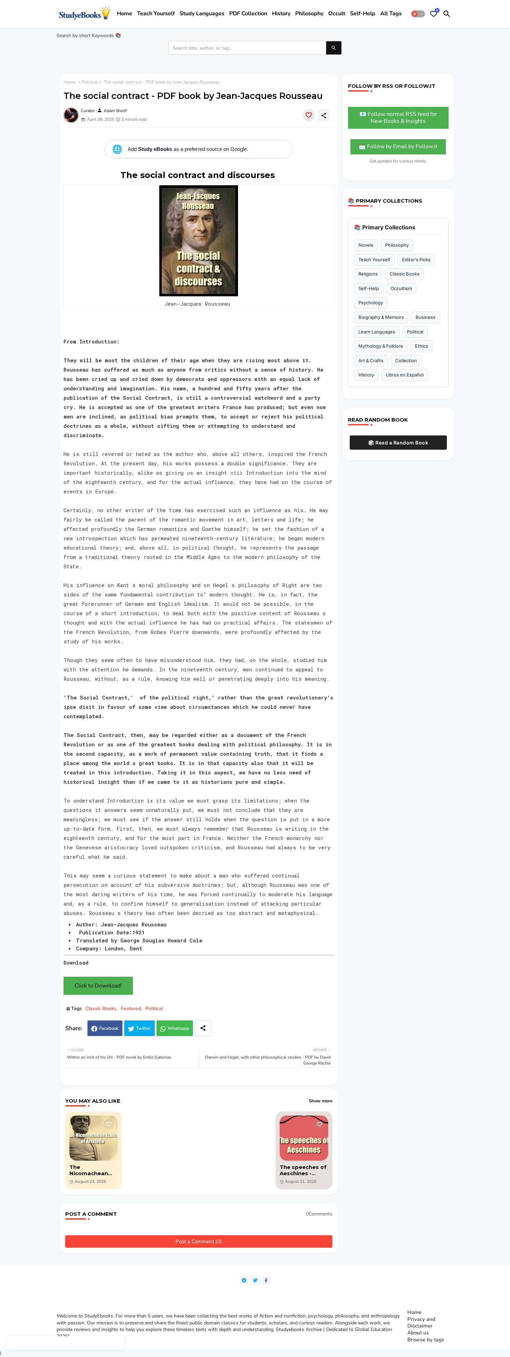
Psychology (370, 302)
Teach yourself (156, 13)
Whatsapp (178, 1028)
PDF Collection (248, 13)
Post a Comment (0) (199, 1241)
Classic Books (100, 1008)
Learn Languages (376, 331)
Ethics (421, 346)
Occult (336, 13)
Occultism (401, 288)
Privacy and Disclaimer (421, 1323)
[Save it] (309, 115)
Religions (368, 274)
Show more (320, 1101)
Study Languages (202, 13)
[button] (418, 13)
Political (90, 82)
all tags (391, 13)
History (281, 13)
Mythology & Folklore (380, 346)
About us (418, 1333)
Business (425, 317)
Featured (131, 1008)
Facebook (109, 1028)
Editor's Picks (416, 259)
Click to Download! (98, 986)
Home (124, 13)
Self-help (362, 13)
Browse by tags (425, 1340)
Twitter (143, 1028)
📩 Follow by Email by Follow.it (398, 146)
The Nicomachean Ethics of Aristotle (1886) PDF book (90, 1170)
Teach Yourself (374, 259)
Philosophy (309, 13)
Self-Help (368, 288)
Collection (406, 360)
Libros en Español (405, 375)
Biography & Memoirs (381, 317)
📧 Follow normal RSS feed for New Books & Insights (398, 117)
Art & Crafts (370, 360)
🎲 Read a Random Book (398, 443)
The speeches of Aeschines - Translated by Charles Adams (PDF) (303, 1170)
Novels (365, 245)
